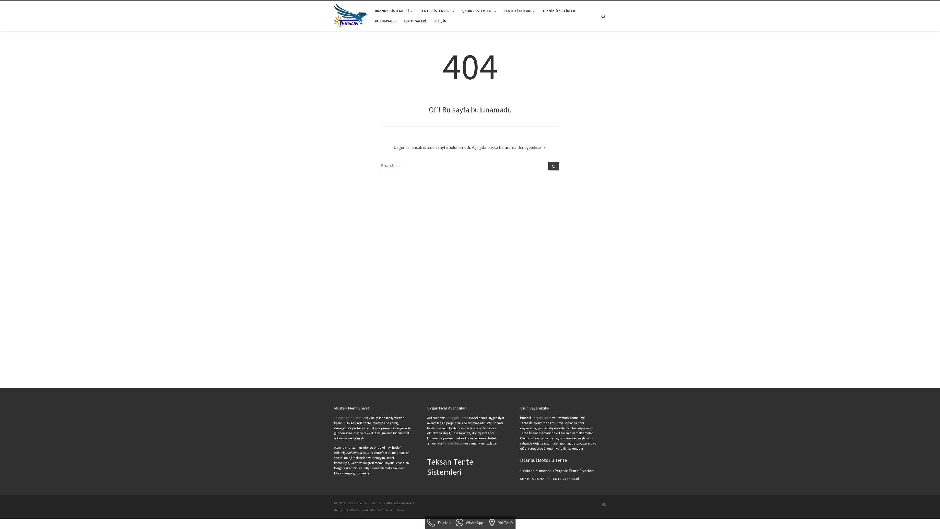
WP (351, 510)
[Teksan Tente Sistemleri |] (351, 15)
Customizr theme (392, 510)
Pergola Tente (542, 418)
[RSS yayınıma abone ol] (604, 505)
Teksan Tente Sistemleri (350, 418)
